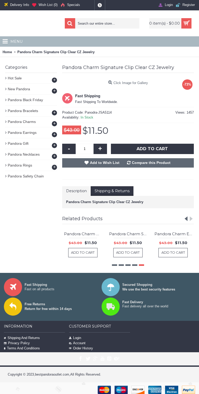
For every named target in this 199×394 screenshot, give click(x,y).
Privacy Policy (19, 343)
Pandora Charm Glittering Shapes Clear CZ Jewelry (86, 233)
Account (79, 343)
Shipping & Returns (112, 191)
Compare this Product (151, 163)
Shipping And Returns (24, 338)
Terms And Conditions (23, 348)
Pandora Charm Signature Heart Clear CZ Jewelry (131, 233)
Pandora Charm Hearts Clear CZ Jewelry (176, 233)
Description (76, 191)
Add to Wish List (104, 163)
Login (77, 338)
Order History (83, 348)
